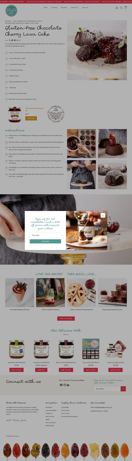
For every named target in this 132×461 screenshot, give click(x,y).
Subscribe (45, 241)
